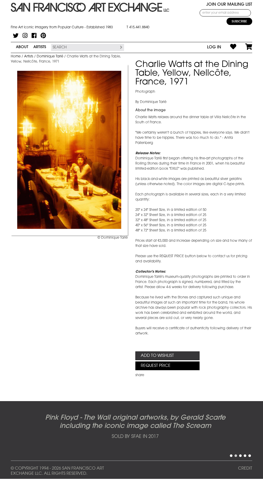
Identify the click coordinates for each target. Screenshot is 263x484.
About (22, 47)
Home (16, 56)
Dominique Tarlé (50, 56)
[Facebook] (34, 35)
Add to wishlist (157, 356)
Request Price (156, 366)
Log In (214, 47)
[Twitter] (15, 35)
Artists (39, 47)
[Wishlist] (228, 47)
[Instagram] (25, 35)
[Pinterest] (43, 35)
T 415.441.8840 (138, 27)
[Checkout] (244, 47)
